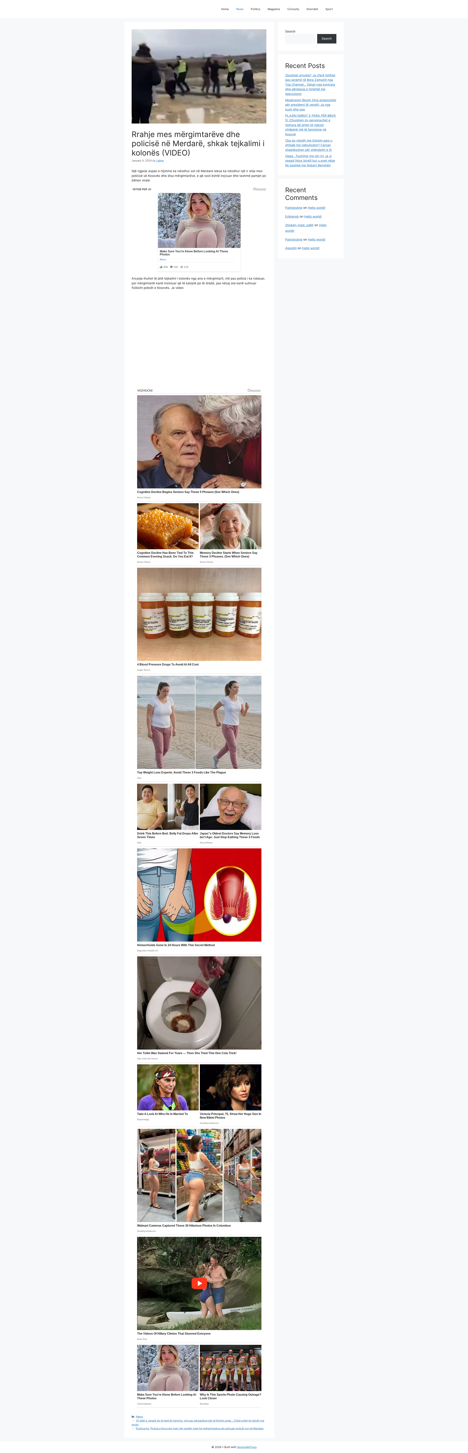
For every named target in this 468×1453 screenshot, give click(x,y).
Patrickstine (293, 208)
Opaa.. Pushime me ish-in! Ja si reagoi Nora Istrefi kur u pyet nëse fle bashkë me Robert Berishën (310, 160)
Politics (255, 9)
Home (225, 9)
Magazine (274, 9)
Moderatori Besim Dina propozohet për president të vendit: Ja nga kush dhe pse (310, 104)
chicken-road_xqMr (299, 225)
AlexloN (291, 248)
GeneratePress (247, 1447)
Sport (329, 9)
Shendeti (312, 9)
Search (290, 31)
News (240, 9)
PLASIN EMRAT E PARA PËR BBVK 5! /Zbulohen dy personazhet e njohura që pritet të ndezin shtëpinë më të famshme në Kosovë (310, 125)
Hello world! (316, 208)
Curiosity (293, 9)
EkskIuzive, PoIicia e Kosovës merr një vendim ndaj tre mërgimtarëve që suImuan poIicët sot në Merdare (199, 1428)
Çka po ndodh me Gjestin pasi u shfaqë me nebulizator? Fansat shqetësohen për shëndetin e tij (308, 145)
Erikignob (292, 216)
